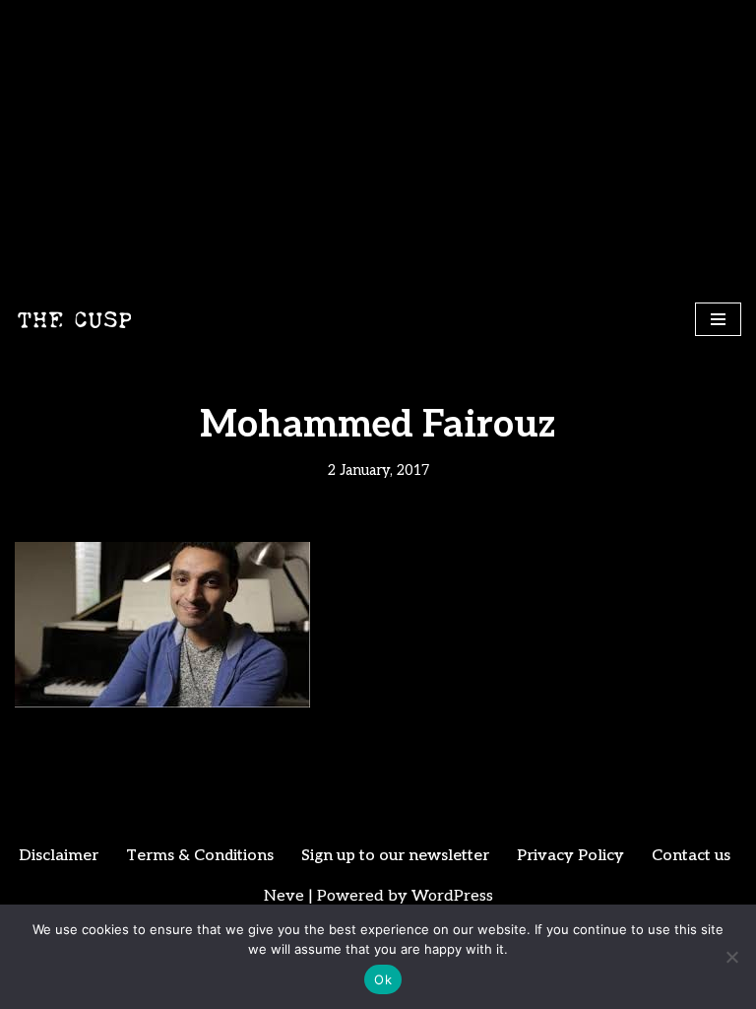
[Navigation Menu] (718, 319)
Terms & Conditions (200, 855)
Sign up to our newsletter (395, 855)
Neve (284, 896)
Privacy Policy (570, 855)
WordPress (452, 896)
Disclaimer (58, 855)
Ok (383, 979)
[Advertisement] (378, 148)
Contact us (691, 855)
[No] (731, 957)
